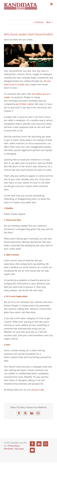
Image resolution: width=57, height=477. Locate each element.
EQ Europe (19, 448)
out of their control (24, 104)
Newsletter (8, 448)
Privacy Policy (13, 445)
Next (48, 22)
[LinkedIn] (38, 443)
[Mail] (45, 443)
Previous (39, 22)
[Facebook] (32, 443)
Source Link (37, 389)
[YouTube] (32, 450)
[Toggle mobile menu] (51, 4)
